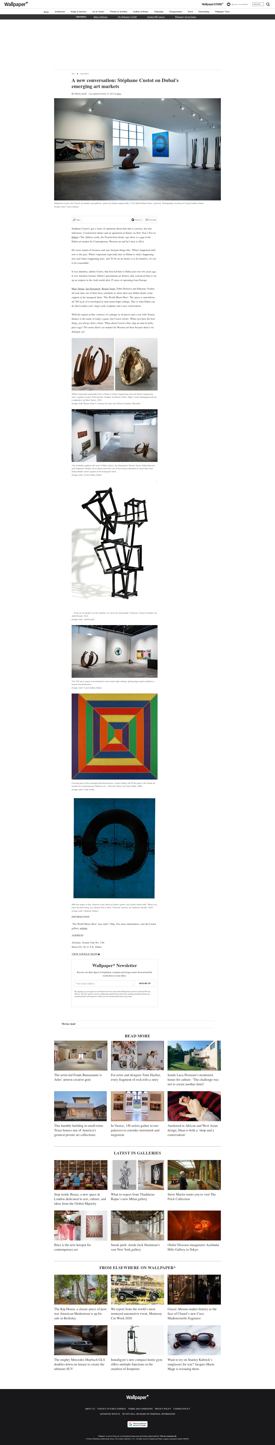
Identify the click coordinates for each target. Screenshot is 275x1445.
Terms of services (106, 991)
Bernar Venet (108, 288)
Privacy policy (163, 1408)
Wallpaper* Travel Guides (185, 16)
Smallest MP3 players (156, 16)
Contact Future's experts (111, 1408)
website (83, 928)
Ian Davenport (93, 288)
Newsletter (152, 220)
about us (90, 1408)
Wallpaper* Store (222, 11)
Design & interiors (78, 11)
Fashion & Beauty (140, 11)
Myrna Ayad (80, 93)
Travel (190, 11)
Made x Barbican (100, 16)
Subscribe (256, 4)
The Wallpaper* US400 (127, 16)
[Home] (46, 11)
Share (78, 220)
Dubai (75, 237)
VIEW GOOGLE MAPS (84, 954)
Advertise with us (110, 1414)
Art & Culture (98, 11)
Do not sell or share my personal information (148, 1414)
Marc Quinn (78, 288)
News (119, 93)
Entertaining (204, 11)
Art (73, 74)
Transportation (175, 11)
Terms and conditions (140, 1408)
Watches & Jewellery (118, 11)
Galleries (84, 74)
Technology (159, 11)
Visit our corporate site (168, 1436)
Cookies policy (181, 1408)
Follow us (138, 220)
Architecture (60, 11)
